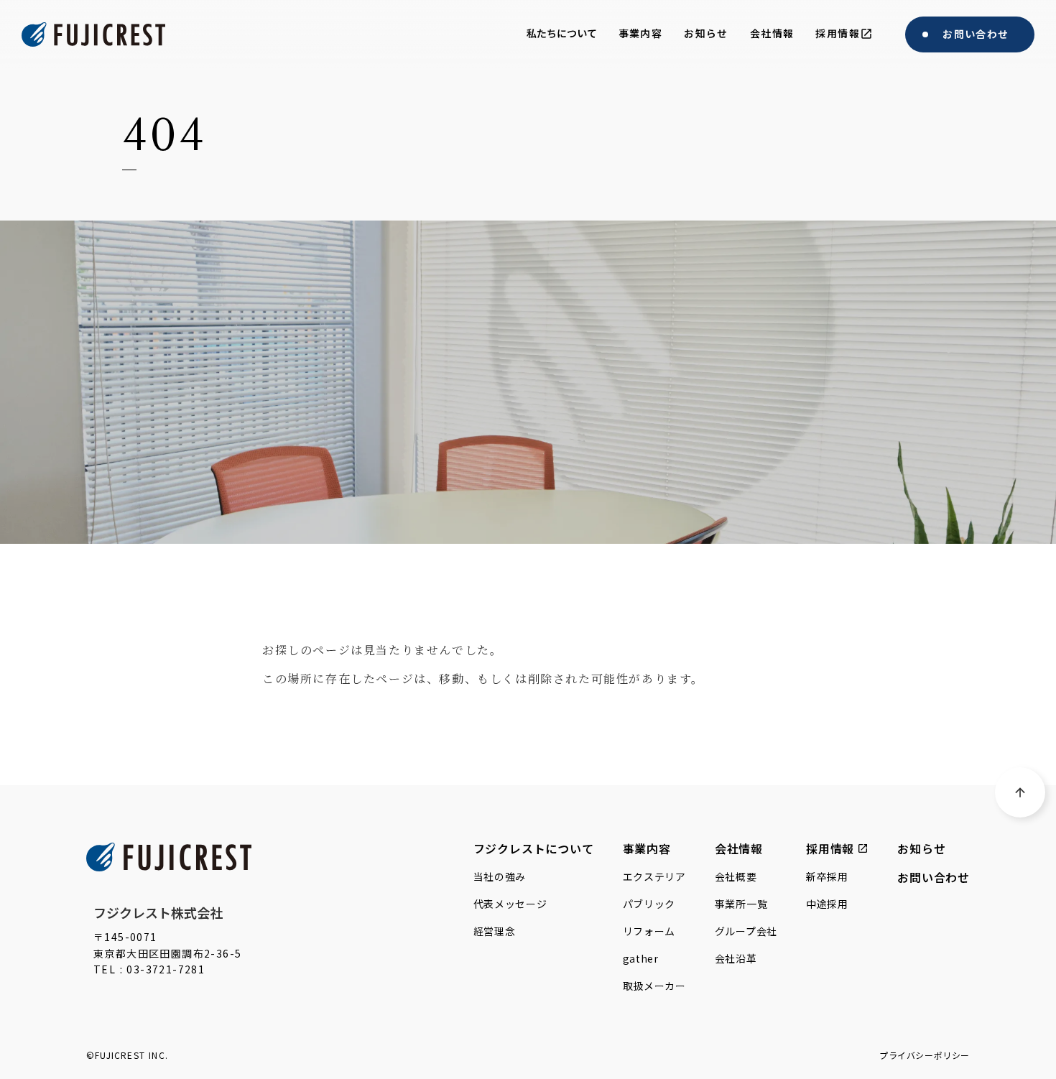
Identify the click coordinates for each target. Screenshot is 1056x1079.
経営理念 (494, 931)
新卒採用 (827, 876)
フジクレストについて (533, 848)
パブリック (649, 904)
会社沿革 (736, 958)
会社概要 (736, 876)
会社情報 (739, 848)
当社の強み (500, 876)
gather (641, 958)
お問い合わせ (933, 877)
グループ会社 (746, 931)
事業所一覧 (741, 904)
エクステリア (654, 876)
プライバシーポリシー (924, 1055)
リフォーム (649, 931)
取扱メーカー (654, 986)
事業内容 (647, 848)
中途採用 (827, 904)
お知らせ (921, 848)
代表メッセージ (510, 904)
